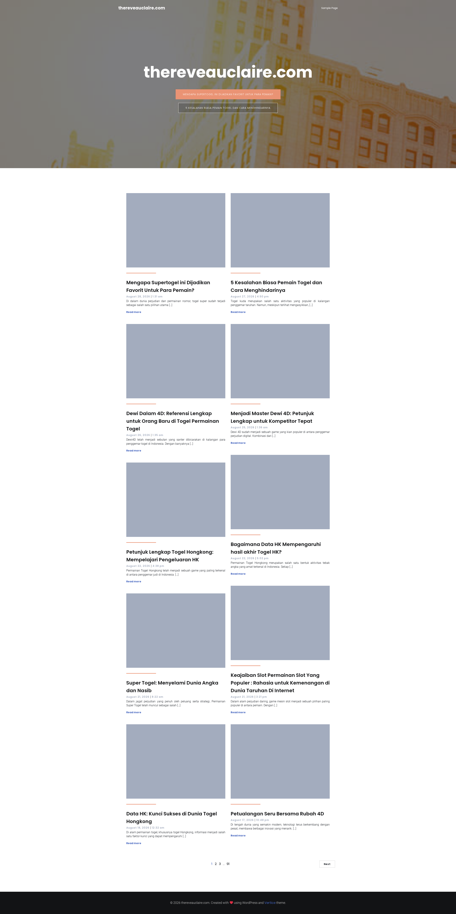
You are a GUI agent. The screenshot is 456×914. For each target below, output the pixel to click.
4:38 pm (158, 566)
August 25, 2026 (242, 427)
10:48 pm (262, 820)
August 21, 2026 (242, 697)
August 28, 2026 (138, 296)
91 (228, 864)
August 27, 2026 (242, 296)
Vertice (270, 902)
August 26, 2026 (138, 435)
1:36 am (262, 427)
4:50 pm (263, 296)
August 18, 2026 (137, 827)
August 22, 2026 (242, 558)
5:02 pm (263, 558)
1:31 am (157, 296)
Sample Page (329, 8)
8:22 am (157, 697)
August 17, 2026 (242, 820)
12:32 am (158, 827)
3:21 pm (261, 697)
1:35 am (157, 435)
